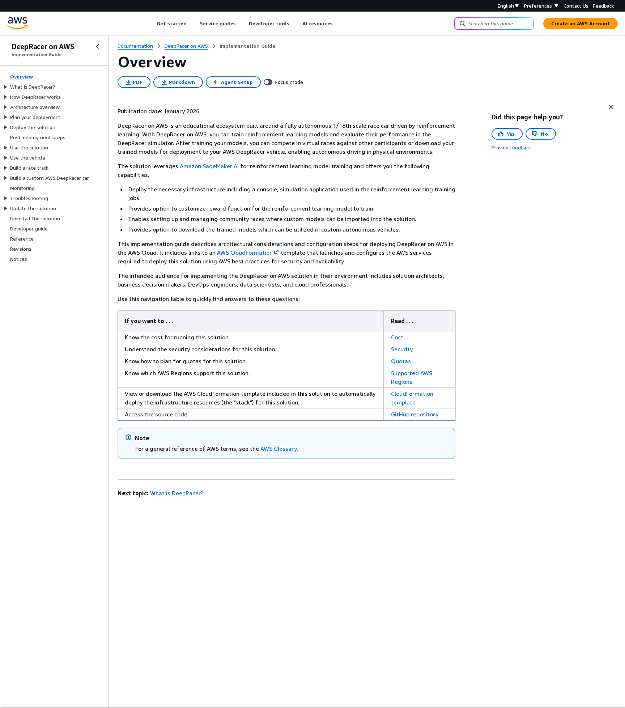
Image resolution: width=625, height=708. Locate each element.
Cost (397, 337)
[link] (247, 46)
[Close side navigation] (98, 46)
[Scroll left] (151, 23)
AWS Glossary (278, 448)
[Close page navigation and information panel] (611, 107)
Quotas (401, 361)
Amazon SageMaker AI (209, 166)
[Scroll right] (338, 23)
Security (402, 349)
